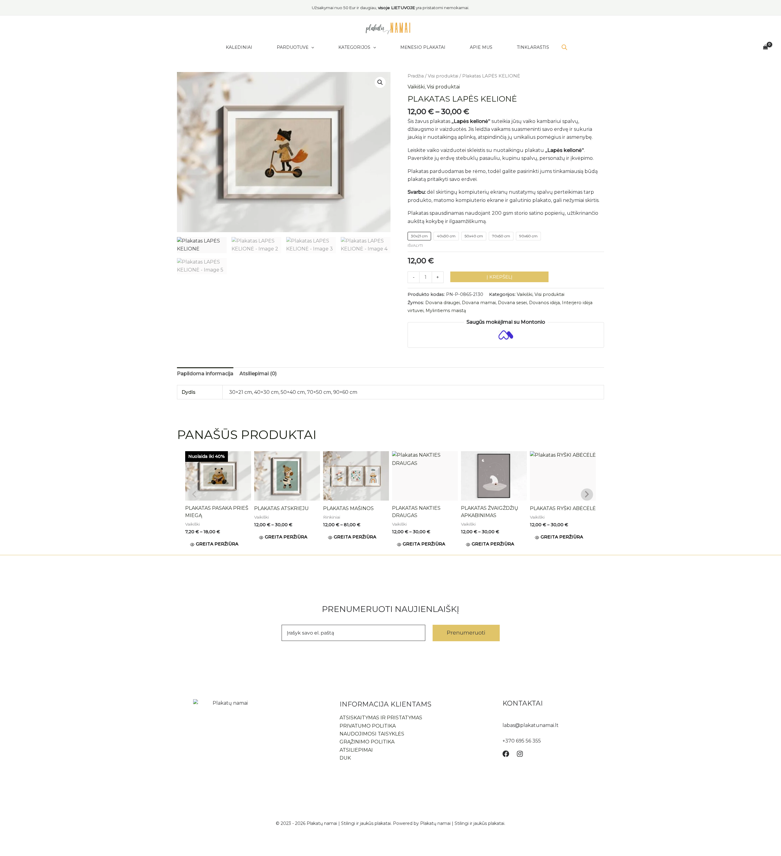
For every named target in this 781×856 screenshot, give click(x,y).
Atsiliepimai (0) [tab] (258, 373)
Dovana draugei (442, 302)
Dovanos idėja (544, 302)
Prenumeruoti (466, 632)
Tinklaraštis (533, 47)
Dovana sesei (512, 302)
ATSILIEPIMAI (356, 750)
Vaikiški (416, 87)
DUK (345, 758)
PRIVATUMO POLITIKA (368, 726)
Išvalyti (415, 245)
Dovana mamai (479, 302)
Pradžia (416, 76)
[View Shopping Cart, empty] (765, 47)
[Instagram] (519, 753)
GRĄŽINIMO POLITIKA (367, 742)
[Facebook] (505, 753)
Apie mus (481, 47)
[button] (380, 82)
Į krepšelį (500, 277)
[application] (311, 47)
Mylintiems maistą (446, 310)
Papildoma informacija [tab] (205, 373)
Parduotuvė (292, 47)
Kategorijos (354, 47)
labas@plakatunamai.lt (530, 725)
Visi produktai (443, 76)
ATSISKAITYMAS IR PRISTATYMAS (381, 718)
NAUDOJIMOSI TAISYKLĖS (372, 734)
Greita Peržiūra (217, 544)
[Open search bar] (564, 47)
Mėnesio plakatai (422, 47)
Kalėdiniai (239, 47)
